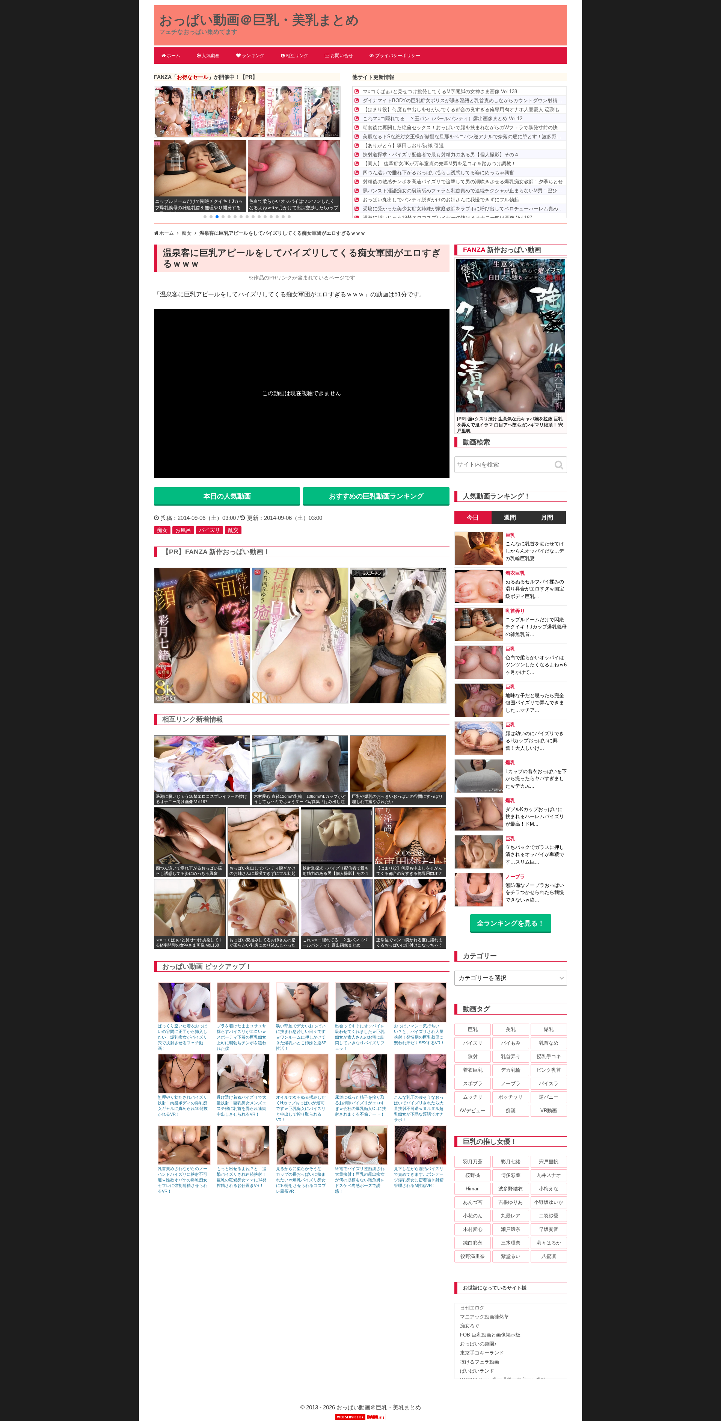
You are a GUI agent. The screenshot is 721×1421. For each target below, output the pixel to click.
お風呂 (183, 530)
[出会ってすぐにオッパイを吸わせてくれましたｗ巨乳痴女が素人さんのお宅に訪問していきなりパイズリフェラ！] (361, 1020)
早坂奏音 (548, 1229)
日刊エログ (472, 1308)
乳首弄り (510, 1056)
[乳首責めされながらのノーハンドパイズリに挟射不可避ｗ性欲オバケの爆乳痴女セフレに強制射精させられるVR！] (184, 1163)
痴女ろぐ (470, 1326)
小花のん (473, 1216)
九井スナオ (549, 1175)
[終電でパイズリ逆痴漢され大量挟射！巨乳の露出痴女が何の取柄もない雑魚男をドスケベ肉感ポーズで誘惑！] (361, 1163)
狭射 (473, 1056)
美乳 (511, 1029)
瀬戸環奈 (510, 1229)
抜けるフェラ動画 (479, 1362)
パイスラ (548, 1083)
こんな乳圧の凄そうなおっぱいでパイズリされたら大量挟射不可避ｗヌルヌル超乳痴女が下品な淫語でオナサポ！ (418, 1108)
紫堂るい (510, 1256)
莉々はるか (549, 1243)
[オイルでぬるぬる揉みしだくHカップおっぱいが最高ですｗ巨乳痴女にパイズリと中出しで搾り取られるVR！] (302, 1092)
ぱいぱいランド (477, 1371)
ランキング (253, 55)
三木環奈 (510, 1243)
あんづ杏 (473, 1202)
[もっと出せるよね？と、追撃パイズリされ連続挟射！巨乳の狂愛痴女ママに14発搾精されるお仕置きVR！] (243, 1163)
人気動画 (211, 55)
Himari (473, 1188)
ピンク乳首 (549, 1070)
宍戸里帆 (548, 1161)
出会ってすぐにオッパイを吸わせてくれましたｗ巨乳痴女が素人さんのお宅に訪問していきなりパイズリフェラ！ (360, 1037)
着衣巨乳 (473, 1070)
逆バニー (548, 1097)
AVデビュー (473, 1110)
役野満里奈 (472, 1256)
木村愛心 (473, 1229)
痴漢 (511, 1110)
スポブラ (473, 1083)
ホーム (173, 55)
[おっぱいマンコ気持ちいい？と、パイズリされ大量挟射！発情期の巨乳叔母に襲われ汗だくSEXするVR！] (420, 1020)
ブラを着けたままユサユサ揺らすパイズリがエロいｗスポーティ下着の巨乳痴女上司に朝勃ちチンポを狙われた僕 (241, 1037)
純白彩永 (473, 1243)
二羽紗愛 (548, 1216)
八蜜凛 (549, 1256)
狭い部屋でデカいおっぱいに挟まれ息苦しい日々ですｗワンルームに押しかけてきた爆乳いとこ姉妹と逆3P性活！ (301, 1037)
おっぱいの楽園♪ (478, 1344)
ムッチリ (473, 1097)
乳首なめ (548, 1043)
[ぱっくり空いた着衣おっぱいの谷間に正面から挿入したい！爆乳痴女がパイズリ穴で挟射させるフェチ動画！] (184, 1020)
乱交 (233, 530)
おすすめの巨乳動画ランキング (376, 496)
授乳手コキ (549, 1056)
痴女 (162, 530)
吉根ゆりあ (510, 1202)
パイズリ (209, 530)
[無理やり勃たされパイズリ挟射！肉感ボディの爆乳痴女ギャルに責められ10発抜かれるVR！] (184, 1092)
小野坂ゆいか (548, 1202)
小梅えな (548, 1188)
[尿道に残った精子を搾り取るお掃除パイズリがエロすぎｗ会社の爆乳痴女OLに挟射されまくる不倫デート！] (361, 1092)
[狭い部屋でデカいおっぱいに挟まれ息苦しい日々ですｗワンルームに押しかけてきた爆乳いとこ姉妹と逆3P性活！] (302, 1020)
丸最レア (510, 1216)
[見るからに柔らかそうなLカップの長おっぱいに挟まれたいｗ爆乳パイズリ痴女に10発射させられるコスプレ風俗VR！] (302, 1163)
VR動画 (548, 1110)
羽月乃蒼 (473, 1161)
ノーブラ (510, 1083)
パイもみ (510, 1043)
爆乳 (549, 1029)
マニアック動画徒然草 (484, 1317)
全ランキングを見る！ (511, 923)
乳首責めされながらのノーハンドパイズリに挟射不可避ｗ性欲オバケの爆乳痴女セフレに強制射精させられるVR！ (182, 1179)
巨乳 (473, 1029)
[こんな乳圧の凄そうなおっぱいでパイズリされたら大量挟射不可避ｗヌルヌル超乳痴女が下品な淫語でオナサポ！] (420, 1092)
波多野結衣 (510, 1188)
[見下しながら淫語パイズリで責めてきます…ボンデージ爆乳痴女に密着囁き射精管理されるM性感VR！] (420, 1163)
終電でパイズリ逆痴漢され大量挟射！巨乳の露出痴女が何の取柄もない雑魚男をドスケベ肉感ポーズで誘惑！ (360, 1179)
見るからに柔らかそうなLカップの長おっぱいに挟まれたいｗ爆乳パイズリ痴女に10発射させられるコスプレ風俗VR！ (301, 1179)
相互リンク (297, 55)
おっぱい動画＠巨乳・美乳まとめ (259, 19)
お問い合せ (341, 55)
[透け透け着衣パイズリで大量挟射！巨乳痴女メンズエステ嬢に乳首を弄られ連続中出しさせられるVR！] (243, 1092)
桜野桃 (472, 1175)
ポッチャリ (510, 1097)
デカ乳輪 (510, 1070)
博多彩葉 (510, 1175)
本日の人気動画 (227, 496)
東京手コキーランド (482, 1353)
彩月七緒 (510, 1161)
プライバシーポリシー (397, 55)
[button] (205, 216)
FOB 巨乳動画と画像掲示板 (490, 1335)
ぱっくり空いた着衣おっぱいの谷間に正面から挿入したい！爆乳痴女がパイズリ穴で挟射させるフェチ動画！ (182, 1037)
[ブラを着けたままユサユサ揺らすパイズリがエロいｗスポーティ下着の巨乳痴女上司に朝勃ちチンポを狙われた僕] (243, 1020)
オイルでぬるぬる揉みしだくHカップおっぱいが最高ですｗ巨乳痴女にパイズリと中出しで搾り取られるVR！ (301, 1108)
